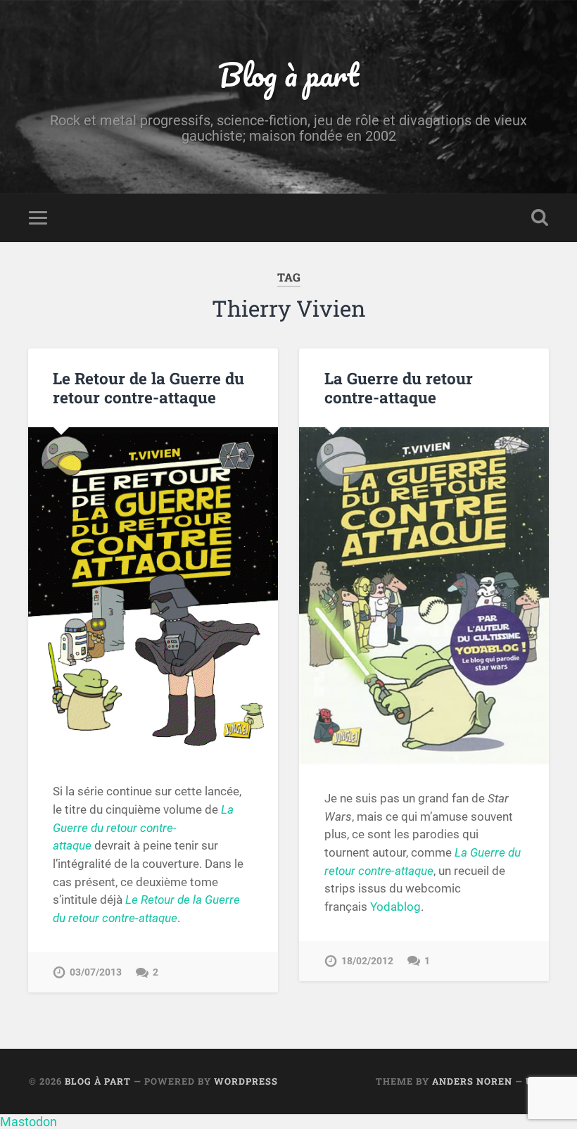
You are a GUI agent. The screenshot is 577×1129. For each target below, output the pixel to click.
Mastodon (28, 1121)
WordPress (246, 1081)
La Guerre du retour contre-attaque (398, 387)
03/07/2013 (96, 972)
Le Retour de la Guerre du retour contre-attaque (148, 387)
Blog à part (288, 74)
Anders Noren (472, 1081)
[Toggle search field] (539, 217)
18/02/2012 (367, 961)
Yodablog (395, 907)
